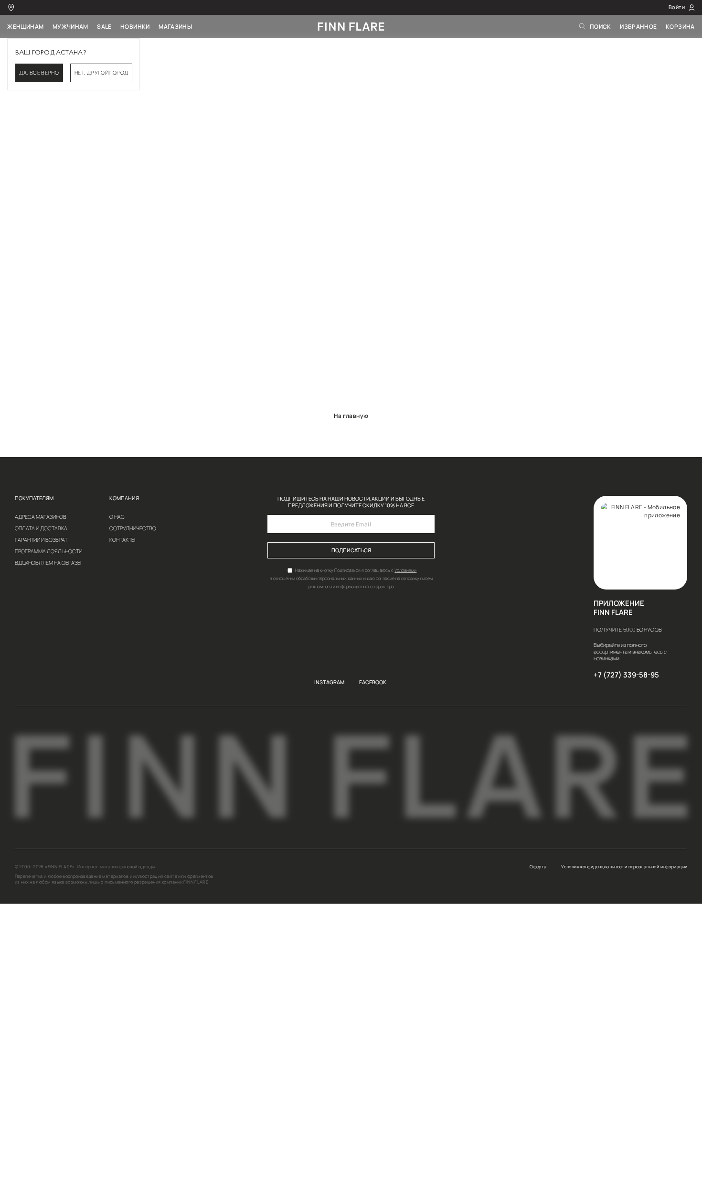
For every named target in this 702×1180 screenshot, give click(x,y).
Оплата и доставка (41, 528)
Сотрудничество (132, 528)
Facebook (372, 682)
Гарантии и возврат (41, 540)
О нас (117, 517)
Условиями (405, 570)
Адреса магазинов (40, 517)
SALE (104, 26)
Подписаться (351, 550)
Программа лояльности (48, 551)
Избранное (638, 26)
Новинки (135, 26)
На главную (351, 416)
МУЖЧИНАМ (70, 26)
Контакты (122, 540)
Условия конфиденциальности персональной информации (624, 867)
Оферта (538, 867)
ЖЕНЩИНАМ (25, 26)
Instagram (329, 682)
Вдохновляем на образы (48, 563)
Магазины (175, 26)
